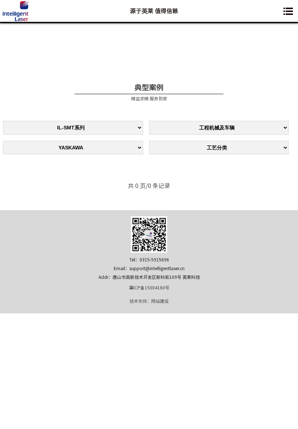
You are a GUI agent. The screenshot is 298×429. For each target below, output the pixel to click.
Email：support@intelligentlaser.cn (149, 268)
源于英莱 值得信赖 (154, 11)
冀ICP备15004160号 (149, 287)
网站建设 (160, 301)
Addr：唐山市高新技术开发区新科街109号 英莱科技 (149, 277)
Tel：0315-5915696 (149, 259)
